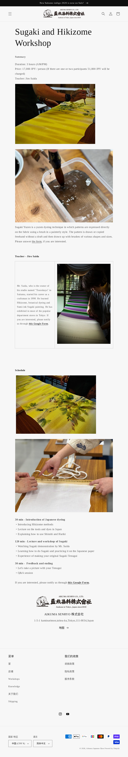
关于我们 (13, 694)
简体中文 (41, 743)
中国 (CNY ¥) (18, 743)
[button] (10, 13)
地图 (61, 627)
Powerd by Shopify (112, 748)
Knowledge (14, 686)
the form (37, 241)
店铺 (10, 671)
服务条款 (69, 679)
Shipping (13, 701)
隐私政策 (69, 671)
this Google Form (38, 323)
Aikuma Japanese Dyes (95, 748)
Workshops (14, 679)
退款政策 (69, 664)
